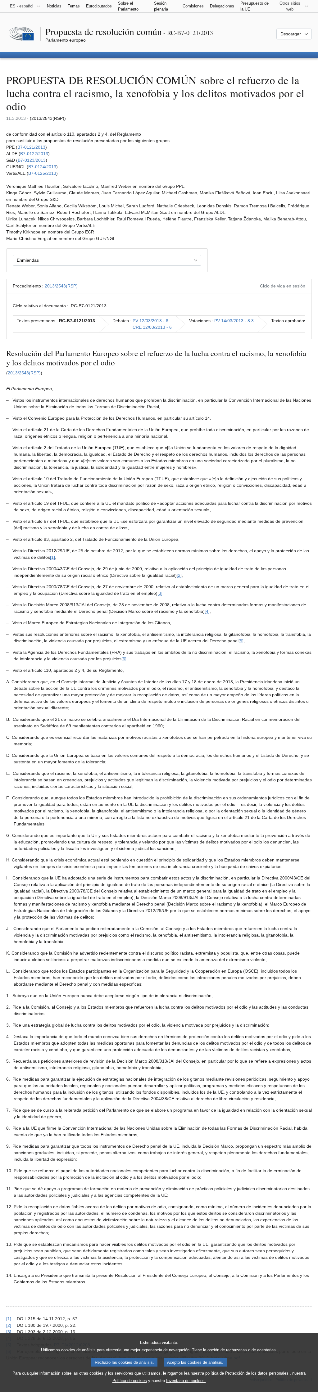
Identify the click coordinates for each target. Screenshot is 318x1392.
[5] (240, 640)
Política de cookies (129, 1380)
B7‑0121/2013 (31, 147)
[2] (179, 575)
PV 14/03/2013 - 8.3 (234, 320)
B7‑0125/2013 (42, 173)
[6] (123, 658)
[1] (52, 557)
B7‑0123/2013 (32, 160)
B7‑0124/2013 (42, 166)
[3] (159, 593)
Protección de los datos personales (256, 1373)
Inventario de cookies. (186, 1380)
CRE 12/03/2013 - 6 (152, 327)
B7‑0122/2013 (34, 153)
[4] (207, 611)
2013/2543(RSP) (61, 285)
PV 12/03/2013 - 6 (150, 320)
